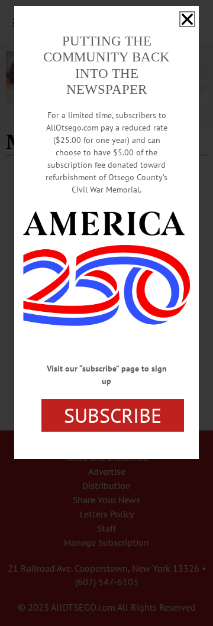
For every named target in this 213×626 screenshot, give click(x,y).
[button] (187, 19)
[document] (106, 313)
